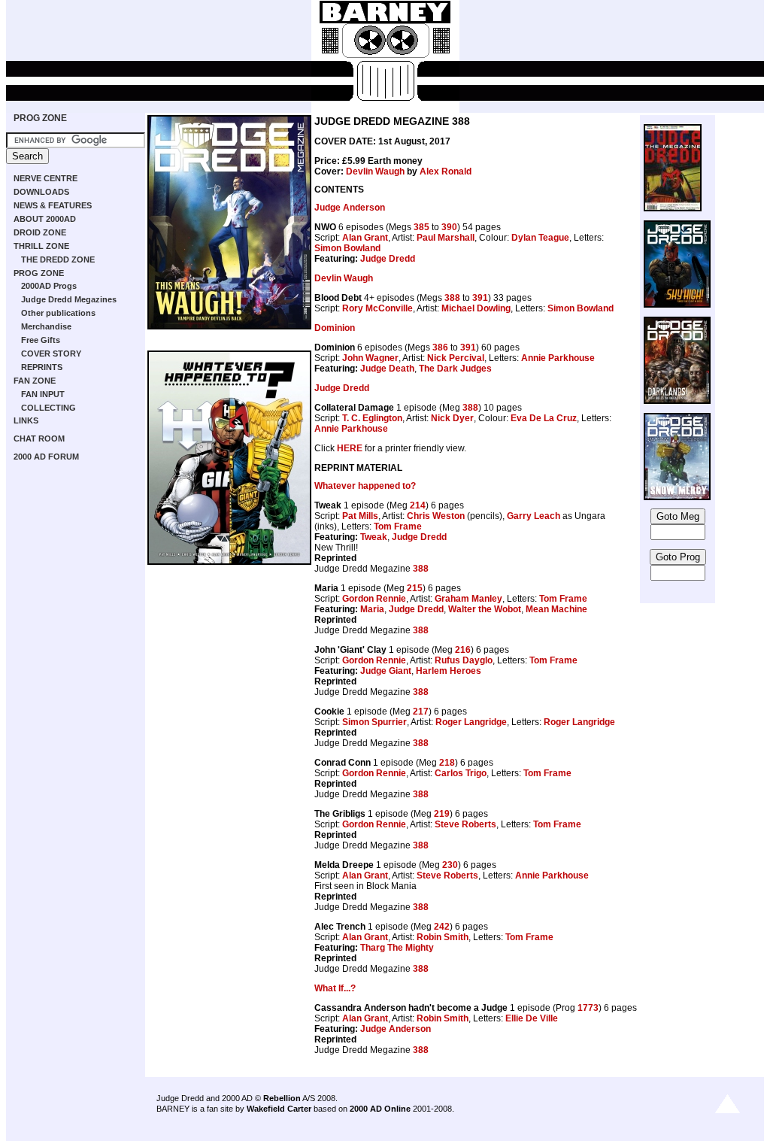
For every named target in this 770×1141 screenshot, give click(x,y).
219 (442, 814)
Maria (372, 609)
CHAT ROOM (39, 438)
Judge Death (387, 368)
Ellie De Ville (531, 1018)
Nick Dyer (452, 418)
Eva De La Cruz (544, 418)
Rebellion (282, 1098)
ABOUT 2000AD (45, 218)
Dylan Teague (540, 237)
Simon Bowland (347, 248)
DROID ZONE (40, 232)
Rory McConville (377, 308)
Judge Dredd (387, 258)
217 (421, 711)
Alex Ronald (445, 171)
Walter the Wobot (484, 609)
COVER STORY (51, 353)
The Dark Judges (455, 368)
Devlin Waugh (375, 171)
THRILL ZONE (41, 245)
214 (418, 505)
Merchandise (46, 326)
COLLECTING (48, 407)
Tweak (373, 537)
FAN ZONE (35, 380)
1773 (588, 1008)
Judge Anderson (349, 207)
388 (452, 298)
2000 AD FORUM (46, 456)
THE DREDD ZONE (58, 259)
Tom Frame (398, 526)
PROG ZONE (40, 118)
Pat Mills (360, 516)
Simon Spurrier (374, 722)
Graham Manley (468, 598)
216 (463, 650)
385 (421, 227)
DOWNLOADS (41, 191)
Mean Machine (556, 609)
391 (480, 298)
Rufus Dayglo (464, 660)
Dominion (334, 328)
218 (447, 762)
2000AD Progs (49, 285)
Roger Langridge (471, 722)
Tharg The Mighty (397, 947)
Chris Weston (436, 516)
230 (450, 865)
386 (440, 347)
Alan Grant (365, 237)
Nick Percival (455, 358)
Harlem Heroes (448, 671)
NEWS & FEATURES (53, 205)
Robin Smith (442, 937)
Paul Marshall (445, 237)
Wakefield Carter (279, 1108)
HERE (349, 448)
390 (449, 227)
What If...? (335, 988)
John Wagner (370, 358)
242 (442, 926)
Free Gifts (40, 339)
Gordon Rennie (374, 598)
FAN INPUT (43, 394)
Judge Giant (385, 671)
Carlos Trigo (461, 773)
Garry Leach (533, 516)
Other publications (58, 312)
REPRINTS (41, 367)
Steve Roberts (465, 824)
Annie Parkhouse (558, 358)
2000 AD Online (380, 1108)
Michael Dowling (476, 308)
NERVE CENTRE (45, 178)
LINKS (26, 420)
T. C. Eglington (372, 418)
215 (415, 588)
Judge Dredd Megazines (69, 299)
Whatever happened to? (365, 486)
